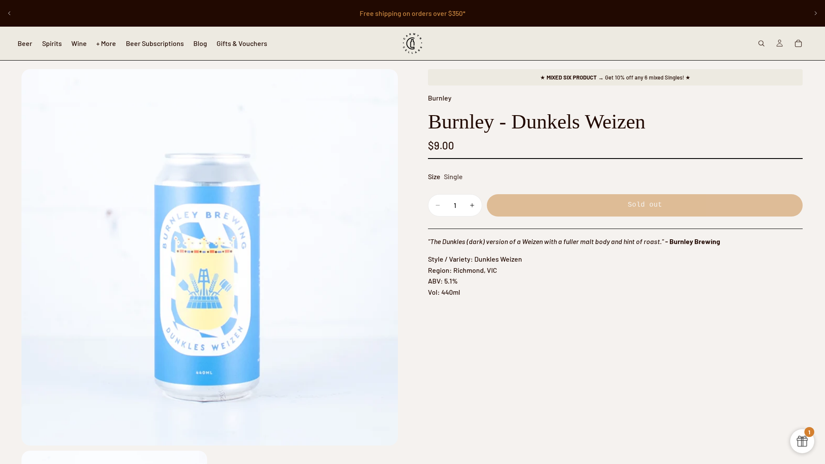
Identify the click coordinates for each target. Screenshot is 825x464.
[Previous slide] (9, 13)
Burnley (440, 98)
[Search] (761, 43)
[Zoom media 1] (209, 257)
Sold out (645, 205)
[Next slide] (815, 13)
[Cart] (798, 43)
